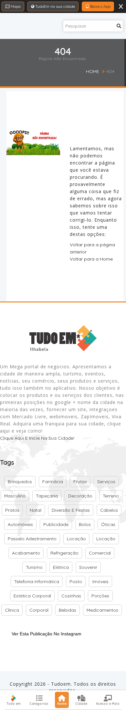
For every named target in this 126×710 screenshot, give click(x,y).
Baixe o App (99, 6)
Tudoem (61, 684)
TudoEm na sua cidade (54, 6)
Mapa (15, 6)
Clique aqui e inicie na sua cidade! (37, 438)
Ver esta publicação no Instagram (46, 633)
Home (92, 71)
